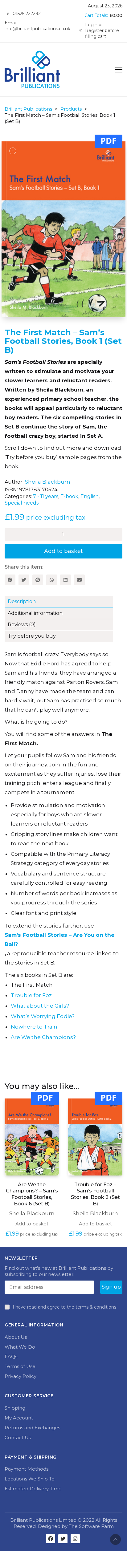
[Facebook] (10, 580)
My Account (19, 1418)
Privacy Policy (20, 1376)
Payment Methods (26, 1469)
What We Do (20, 1347)
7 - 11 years (45, 496)
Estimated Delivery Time (33, 1489)
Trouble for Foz (31, 995)
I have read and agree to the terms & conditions (64, 1307)
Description (22, 601)
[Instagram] (75, 1538)
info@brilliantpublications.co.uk (37, 28)
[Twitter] (23, 580)
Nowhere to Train (34, 1027)
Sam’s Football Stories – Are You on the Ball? (59, 939)
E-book (69, 496)
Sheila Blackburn (47, 482)
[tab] (63, 602)
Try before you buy (32, 636)
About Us (16, 1337)
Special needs (22, 503)
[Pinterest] (37, 580)
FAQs (11, 1356)
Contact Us (18, 1437)
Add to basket (63, 551)
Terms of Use (20, 1366)
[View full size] (12, 151)
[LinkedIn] (65, 580)
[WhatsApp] (51, 580)
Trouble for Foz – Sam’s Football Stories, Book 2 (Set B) (95, 1194)
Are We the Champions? (43, 1037)
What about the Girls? (40, 1006)
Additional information (35, 613)
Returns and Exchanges (32, 1428)
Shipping (15, 1408)
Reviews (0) (22, 624)
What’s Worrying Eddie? (43, 1016)
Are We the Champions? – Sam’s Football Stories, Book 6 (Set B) (32, 1194)
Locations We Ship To (30, 1479)
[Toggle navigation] (118, 69)
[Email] (79, 580)
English (89, 496)
